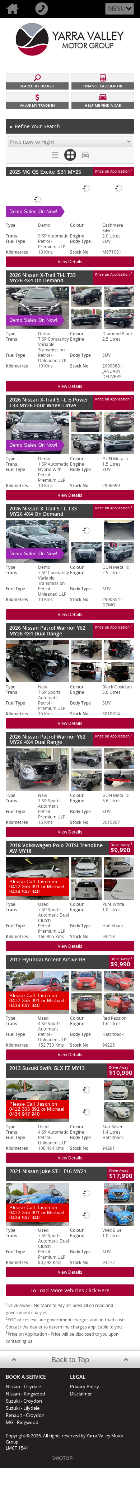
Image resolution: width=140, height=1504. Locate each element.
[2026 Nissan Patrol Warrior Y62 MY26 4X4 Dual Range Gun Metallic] (70, 769)
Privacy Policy (84, 1386)
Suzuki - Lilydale (22, 1408)
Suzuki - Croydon (24, 1401)
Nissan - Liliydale (23, 1386)
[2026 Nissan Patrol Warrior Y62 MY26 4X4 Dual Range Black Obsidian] (70, 661)
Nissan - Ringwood (25, 1393)
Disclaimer (81, 1393)
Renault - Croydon (25, 1415)
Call (43, 9)
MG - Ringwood (22, 1422)
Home (14, 9)
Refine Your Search (34, 126)
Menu (116, 9)
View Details (70, 262)
